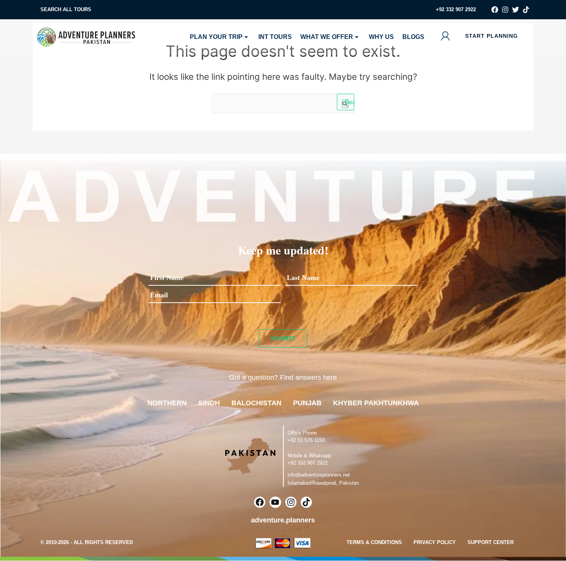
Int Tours (275, 37)
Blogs (413, 37)
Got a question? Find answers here (283, 377)
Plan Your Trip (216, 37)
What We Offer (326, 37)
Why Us (381, 37)
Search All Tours (65, 9)
